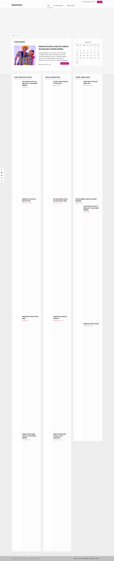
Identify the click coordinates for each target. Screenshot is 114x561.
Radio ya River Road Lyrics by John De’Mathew (59, 436)
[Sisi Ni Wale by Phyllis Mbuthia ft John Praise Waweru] (17, 139)
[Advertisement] (57, 19)
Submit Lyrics (70, 5)
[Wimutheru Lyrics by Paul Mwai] (17, 374)
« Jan (76, 62)
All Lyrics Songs (58, 5)
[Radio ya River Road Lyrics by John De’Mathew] (48, 491)
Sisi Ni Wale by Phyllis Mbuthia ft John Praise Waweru (29, 83)
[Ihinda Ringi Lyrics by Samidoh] (48, 374)
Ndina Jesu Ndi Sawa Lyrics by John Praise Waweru (29, 436)
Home (48, 5)
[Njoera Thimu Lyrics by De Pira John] (48, 139)
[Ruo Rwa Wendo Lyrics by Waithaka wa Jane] (48, 256)
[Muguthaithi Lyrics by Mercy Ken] (78, 139)
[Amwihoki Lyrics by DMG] (78, 381)
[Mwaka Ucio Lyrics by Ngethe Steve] (17, 256)
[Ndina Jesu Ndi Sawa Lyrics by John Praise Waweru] (17, 491)
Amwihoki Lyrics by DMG (91, 324)
